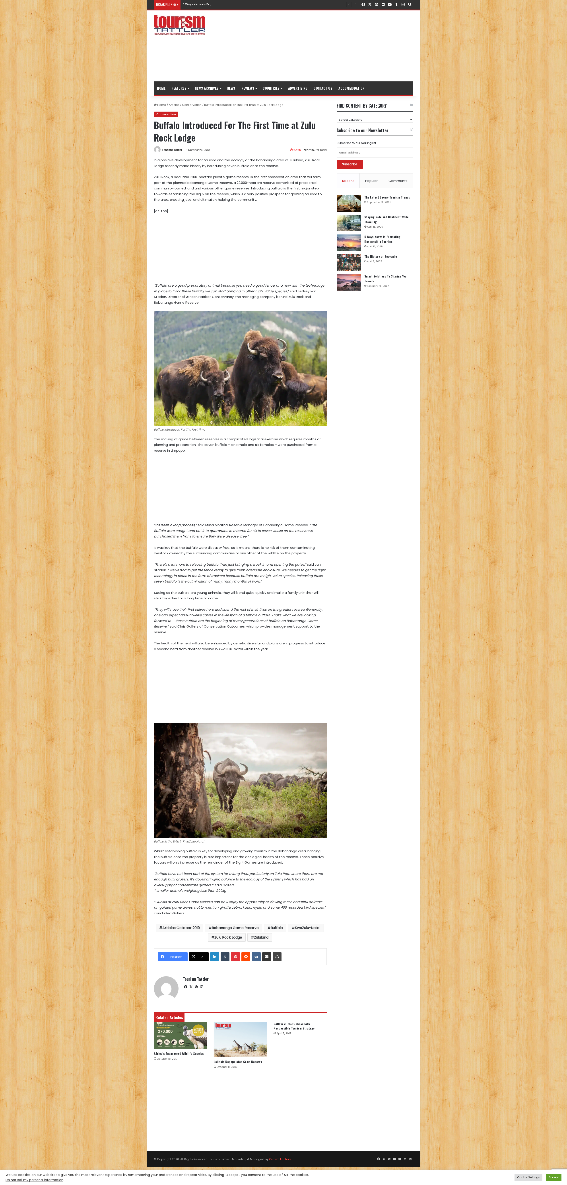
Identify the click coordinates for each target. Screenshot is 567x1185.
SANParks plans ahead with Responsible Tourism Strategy (294, 1026)
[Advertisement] (328, 46)
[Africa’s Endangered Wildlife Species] (180, 1035)
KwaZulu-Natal (307, 927)
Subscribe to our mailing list (356, 143)
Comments (398, 180)
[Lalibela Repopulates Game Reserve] (240, 1039)
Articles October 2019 (181, 927)
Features (179, 88)
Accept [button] (553, 1177)
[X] (191, 987)
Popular (371, 180)
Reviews (247, 88)
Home (161, 88)
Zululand (261, 937)
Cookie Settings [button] (528, 1177)
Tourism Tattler (172, 150)
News (231, 88)
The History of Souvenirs (200, 4)
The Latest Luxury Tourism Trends (387, 197)
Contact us (323, 88)
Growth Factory (280, 1159)
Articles (174, 105)
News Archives (207, 88)
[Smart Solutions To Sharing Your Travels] (349, 282)
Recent (348, 180)
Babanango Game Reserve (235, 927)
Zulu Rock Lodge (228, 937)
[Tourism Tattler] (179, 25)
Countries (271, 88)
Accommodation (351, 88)
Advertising (298, 88)
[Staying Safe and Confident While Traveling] (349, 223)
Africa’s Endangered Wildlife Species (179, 1053)
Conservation (192, 105)
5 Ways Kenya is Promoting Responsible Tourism (382, 239)
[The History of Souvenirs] (349, 262)
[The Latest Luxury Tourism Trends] (349, 203)
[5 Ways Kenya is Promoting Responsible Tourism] (349, 242)
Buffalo (277, 927)
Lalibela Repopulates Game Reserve (238, 1061)
